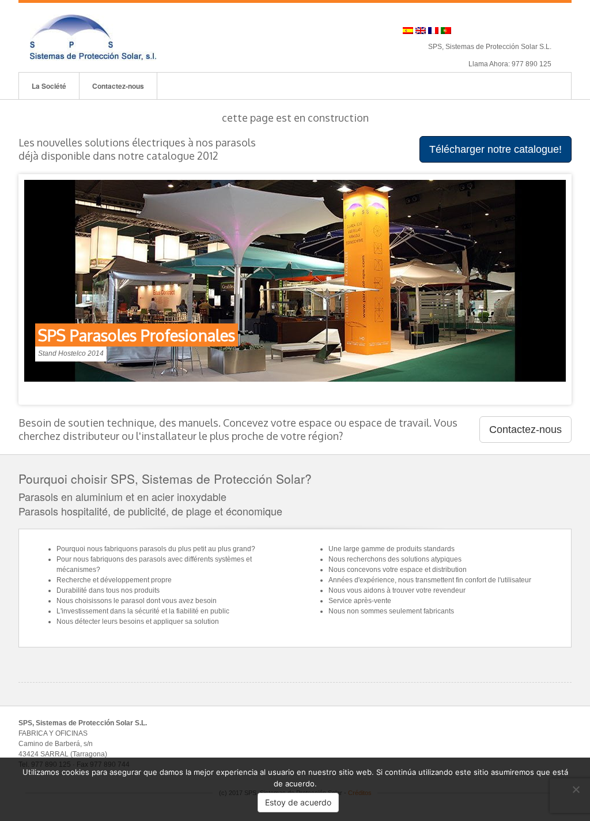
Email (466, 30)
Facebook (481, 30)
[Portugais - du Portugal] (446, 30)
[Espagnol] (408, 30)
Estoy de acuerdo (298, 802)
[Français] (433, 30)
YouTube (543, 30)
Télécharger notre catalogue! (495, 149)
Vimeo (528, 30)
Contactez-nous (118, 86)
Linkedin (512, 30)
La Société (49, 86)
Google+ (497, 30)
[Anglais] (420, 30)
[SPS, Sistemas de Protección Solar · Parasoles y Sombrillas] (93, 37)
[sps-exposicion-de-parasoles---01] (295, 281)
